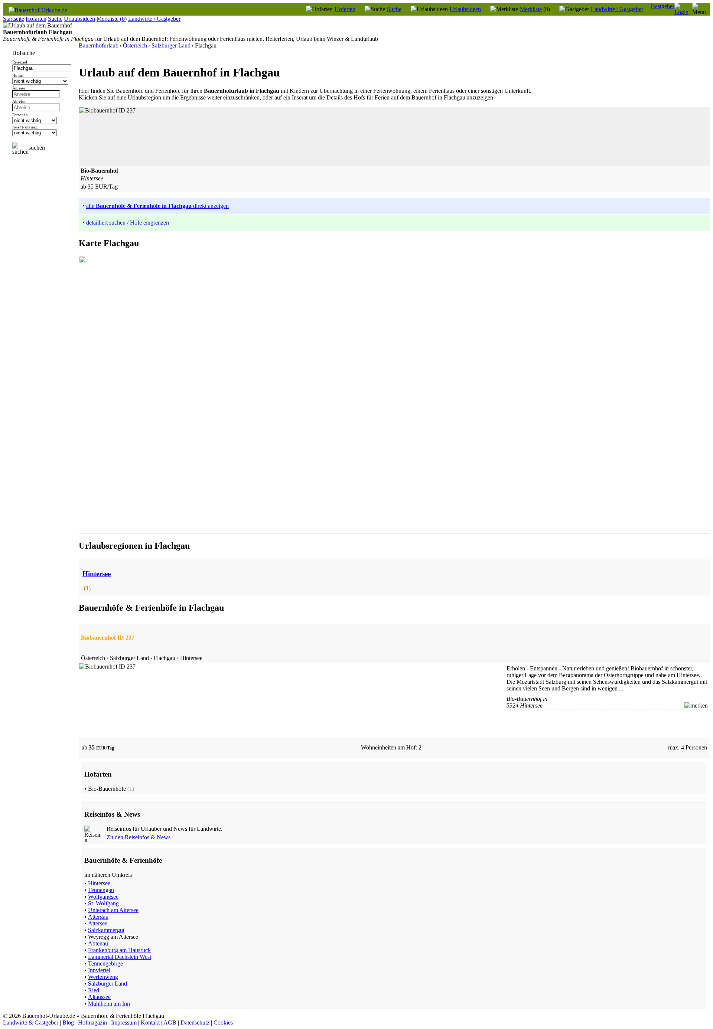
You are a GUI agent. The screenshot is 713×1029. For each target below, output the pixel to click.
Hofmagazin (92, 1022)
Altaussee (99, 997)
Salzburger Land (107, 983)
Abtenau (98, 943)
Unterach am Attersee (113, 910)
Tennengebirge (105, 963)
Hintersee (99, 883)
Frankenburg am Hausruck (119, 950)
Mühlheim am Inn (109, 1003)
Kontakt (150, 1022)
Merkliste (531, 9)
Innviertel (99, 970)
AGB (169, 1022)
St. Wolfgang (103, 903)
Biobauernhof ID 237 (107, 637)
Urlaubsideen (465, 9)
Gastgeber (662, 6)
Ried (93, 990)
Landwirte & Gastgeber (30, 1022)
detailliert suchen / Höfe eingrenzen (127, 222)
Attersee (97, 923)
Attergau (98, 917)
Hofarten (345, 9)
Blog (68, 1022)
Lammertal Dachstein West (119, 957)
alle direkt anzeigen (157, 206)
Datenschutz (194, 1022)
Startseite (13, 19)
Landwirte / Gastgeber (617, 9)
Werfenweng (103, 977)
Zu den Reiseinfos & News (138, 837)
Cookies (223, 1022)
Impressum (124, 1022)
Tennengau (101, 890)
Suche (394, 9)
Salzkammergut (106, 930)
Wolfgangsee (103, 897)
